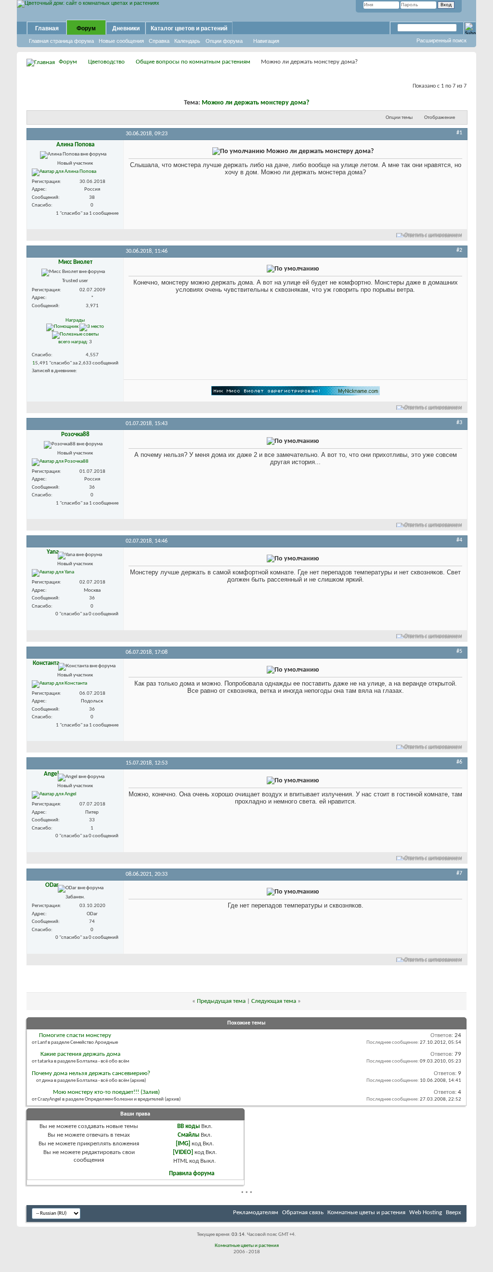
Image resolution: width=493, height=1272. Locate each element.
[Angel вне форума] (54, 795)
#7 (459, 873)
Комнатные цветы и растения (366, 1212)
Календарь (187, 41)
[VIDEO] (183, 1152)
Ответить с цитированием (433, 235)
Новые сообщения (121, 41)
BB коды (188, 1126)
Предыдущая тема (221, 1001)
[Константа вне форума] (59, 684)
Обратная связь (303, 1212)
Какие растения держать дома (80, 1054)
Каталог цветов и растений (189, 28)
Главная (47, 28)
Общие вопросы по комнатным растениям (193, 62)
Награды (75, 320)
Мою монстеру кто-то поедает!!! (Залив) (106, 1092)
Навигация (266, 41)
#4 (459, 540)
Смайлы (188, 1135)
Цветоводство (106, 62)
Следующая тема (273, 1001)
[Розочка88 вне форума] (60, 462)
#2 (459, 250)
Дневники (126, 28)
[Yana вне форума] (53, 573)
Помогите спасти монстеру (75, 1035)
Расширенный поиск (441, 40)
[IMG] (183, 1144)
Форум (86, 28)
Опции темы (399, 117)
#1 (459, 133)
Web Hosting (425, 1212)
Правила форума (191, 1173)
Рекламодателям (255, 1212)
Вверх (453, 1212)
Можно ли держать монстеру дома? (255, 102)
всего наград (72, 342)
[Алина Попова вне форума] (64, 172)
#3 (459, 423)
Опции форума (224, 41)
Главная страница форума (61, 41)
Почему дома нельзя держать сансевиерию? (91, 1073)
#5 (459, 651)
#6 (459, 762)
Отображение (439, 117)
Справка (159, 41)
